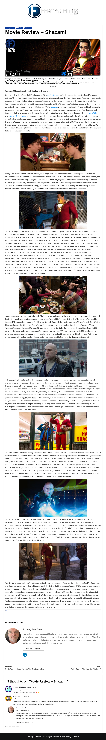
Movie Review (28, 27)
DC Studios (19, 27)
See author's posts (33, 648)
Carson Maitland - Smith (22, 687)
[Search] (101, 24)
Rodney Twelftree (32, 629)
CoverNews (64, 737)
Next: (86, 668)
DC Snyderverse (10, 27)
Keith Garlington (19, 696)
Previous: (24, 668)
